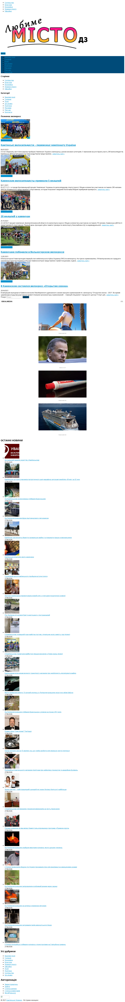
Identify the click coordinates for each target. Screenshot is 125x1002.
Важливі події (10, 57)
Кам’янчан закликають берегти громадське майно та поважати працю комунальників (38, 537)
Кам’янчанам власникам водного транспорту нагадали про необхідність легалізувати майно (40, 673)
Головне (8, 59)
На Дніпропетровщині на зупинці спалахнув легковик (25, 906)
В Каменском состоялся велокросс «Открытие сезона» (34, 286)
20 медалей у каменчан (15, 216)
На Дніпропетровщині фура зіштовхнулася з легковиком (27, 518)
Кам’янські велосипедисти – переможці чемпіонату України (38, 145)
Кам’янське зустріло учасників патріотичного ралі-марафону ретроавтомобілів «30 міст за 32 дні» (42, 479)
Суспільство (9, 3)
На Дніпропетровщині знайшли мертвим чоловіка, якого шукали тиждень (33, 848)
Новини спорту (10, 9)
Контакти (8, 72)
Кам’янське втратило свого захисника (19, 557)
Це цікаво (8, 64)
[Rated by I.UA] (5, 998)
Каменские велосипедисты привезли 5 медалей (31, 180)
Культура (8, 5)
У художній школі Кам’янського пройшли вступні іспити (26, 576)
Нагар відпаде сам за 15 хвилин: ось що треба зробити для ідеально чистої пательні (37, 751)
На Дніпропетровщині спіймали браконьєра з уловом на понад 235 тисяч (33, 712)
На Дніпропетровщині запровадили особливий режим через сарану (31, 886)
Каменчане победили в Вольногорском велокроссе (32, 251)
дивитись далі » (58, 154)
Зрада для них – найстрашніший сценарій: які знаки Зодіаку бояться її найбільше (36, 789)
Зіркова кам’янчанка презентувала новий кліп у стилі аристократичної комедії (35, 596)
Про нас (8, 70)
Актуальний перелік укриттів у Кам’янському (22, 460)
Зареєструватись (11, 984)
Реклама (8, 68)
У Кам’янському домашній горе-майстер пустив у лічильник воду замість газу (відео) (37, 634)
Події (7, 61)
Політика (8, 66)
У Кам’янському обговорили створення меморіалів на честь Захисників (32, 809)
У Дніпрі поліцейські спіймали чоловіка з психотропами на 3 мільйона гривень (35, 944)
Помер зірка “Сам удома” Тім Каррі (18, 731)
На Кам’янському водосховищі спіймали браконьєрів (25, 499)
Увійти (7, 986)
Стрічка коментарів (12, 991)
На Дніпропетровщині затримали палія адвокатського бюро (28, 925)
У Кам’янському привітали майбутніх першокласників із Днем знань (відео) (34, 654)
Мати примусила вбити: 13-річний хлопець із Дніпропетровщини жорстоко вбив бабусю (39, 692)
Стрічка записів (11, 989)
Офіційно (8, 11)
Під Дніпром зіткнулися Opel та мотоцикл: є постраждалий (27, 615)
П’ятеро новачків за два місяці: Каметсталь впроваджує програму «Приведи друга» (37, 828)
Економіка (9, 7)
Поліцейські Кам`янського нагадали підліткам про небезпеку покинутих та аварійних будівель (41, 770)
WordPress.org (10, 993)
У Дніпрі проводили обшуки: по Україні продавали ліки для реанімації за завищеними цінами (41, 867)
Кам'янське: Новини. (14, 1000)
